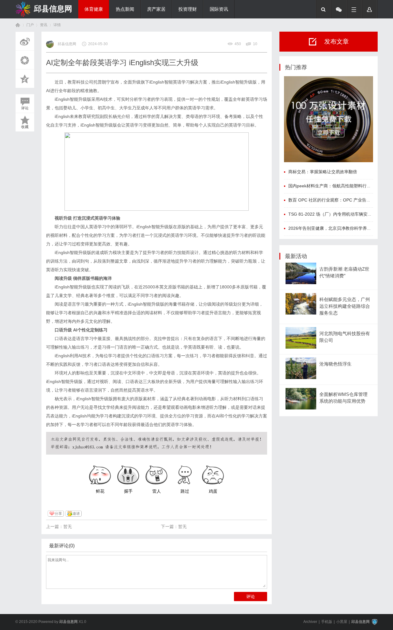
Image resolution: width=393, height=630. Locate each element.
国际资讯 (219, 9)
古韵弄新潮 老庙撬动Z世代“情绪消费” (344, 272)
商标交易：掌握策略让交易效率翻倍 (322, 171)
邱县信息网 (53, 8)
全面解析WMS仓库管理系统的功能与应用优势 (343, 398)
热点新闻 (125, 9)
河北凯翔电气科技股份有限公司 (344, 337)
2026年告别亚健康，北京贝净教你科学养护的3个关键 (339, 228)
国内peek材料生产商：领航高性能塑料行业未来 (333, 185)
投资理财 (187, 9)
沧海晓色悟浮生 (335, 364)
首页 (17, 25)
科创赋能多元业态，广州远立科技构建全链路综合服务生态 (344, 306)
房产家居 (156, 9)
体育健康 (93, 9)
